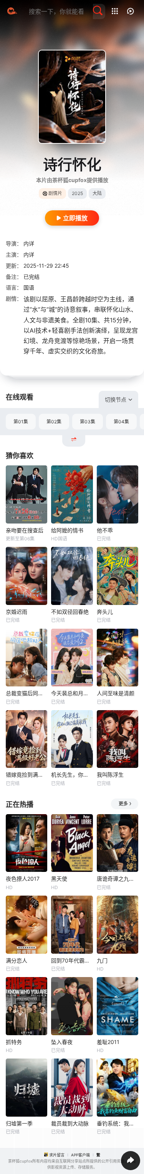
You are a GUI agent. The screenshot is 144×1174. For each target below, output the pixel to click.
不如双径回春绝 (70, 611)
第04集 (121, 421)
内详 (28, 243)
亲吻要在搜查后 (24, 530)
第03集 (87, 421)
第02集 (53, 421)
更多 (123, 804)
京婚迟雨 (16, 611)
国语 (28, 287)
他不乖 (105, 530)
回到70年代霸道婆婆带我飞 (72, 960)
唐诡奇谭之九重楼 (117, 878)
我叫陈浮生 (110, 774)
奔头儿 (105, 611)
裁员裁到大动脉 (70, 1123)
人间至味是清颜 (115, 693)
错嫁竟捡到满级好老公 (26, 774)
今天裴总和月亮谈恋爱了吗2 (72, 693)
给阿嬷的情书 (67, 530)
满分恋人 (16, 960)
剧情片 (55, 193)
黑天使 (59, 878)
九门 (102, 960)
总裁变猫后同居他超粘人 (26, 693)
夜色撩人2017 (23, 878)
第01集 (20, 421)
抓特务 (14, 1042)
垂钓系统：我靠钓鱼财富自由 (117, 1123)
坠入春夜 (62, 1042)
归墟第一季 (19, 1123)
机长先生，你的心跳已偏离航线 (72, 774)
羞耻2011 (108, 1042)
